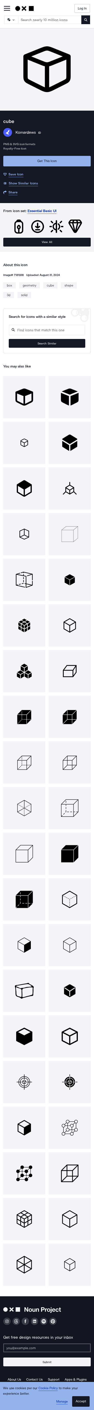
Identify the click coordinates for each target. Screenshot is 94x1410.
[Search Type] (11, 19)
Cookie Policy (48, 1388)
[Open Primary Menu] (7, 8)
